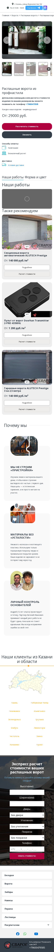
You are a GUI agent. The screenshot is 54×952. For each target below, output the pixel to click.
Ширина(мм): (27, 797)
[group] (27, 40)
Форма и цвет (35, 177)
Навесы (9, 900)
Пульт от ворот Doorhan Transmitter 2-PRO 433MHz (26, 322)
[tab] (12, 177)
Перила (9, 908)
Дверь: (27, 808)
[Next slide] (47, 40)
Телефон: (27, 843)
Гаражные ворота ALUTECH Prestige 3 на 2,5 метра (26, 389)
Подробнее (27, 267)
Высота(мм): (27, 786)
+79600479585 (32, 104)
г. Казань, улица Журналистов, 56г (28, 4)
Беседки (9, 875)
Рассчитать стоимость (27, 126)
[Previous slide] (7, 40)
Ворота (15, 15)
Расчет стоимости (27, 274)
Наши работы (12, 177)
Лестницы (10, 917)
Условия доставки (16, 165)
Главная (5, 15)
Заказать (27, 134)
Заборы (9, 892)
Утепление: (27, 820)
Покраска (27, 831)
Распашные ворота (29, 15)
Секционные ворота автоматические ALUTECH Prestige (25, 254)
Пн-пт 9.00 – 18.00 (17, 8)
